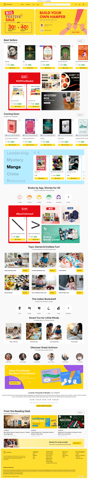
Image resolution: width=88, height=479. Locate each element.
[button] (76, 4)
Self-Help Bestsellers (47, 470)
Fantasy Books (19, 473)
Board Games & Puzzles (70, 470)
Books (22, 4)
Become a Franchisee (80, 455)
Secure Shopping (49, 453)
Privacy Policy (49, 455)
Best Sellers (13, 470)
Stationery (28, 4)
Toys (33, 4)
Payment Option (49, 461)
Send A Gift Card (14, 383)
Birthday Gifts (20, 470)
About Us (64, 453)
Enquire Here (76, 443)
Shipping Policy (49, 458)
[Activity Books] (33, 331)
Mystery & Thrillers (37, 470)
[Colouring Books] (54, 331)
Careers (77, 453)
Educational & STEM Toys (9, 473)
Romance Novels (28, 470)
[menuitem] (22, 4)
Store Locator (65, 455)
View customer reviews (44, 406)
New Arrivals (6, 470)
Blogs (63, 456)
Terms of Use (49, 456)
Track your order (79, 458)
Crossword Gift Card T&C (51, 462)
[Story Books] (74, 331)
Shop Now (25, 270)
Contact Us (78, 456)
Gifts (38, 4)
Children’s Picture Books (58, 470)
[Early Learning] (13, 331)
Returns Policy (49, 459)
